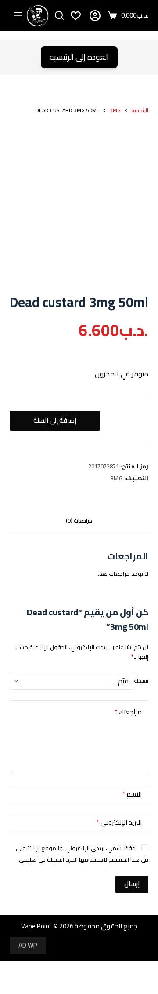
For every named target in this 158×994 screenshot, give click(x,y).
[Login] (95, 15)
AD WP (27, 945)
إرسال (132, 883)
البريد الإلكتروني (119, 822)
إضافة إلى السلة (54, 420)
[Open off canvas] (18, 15)
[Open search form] (59, 15)
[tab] (79, 520)
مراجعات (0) (79, 520)
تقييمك (141, 681)
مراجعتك (128, 711)
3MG (116, 478)
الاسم (132, 794)
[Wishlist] (76, 16)
